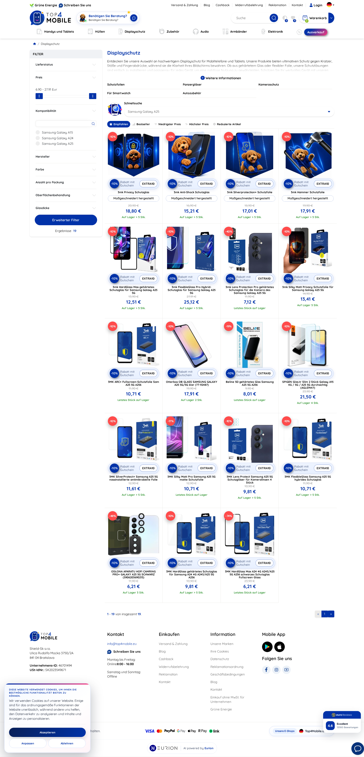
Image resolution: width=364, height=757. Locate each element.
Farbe (40, 169)
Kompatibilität (46, 111)
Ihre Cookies (219, 651)
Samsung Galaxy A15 (57, 132)
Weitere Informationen (223, 78)
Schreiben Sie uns (77, 5)
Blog (207, 5)
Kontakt (297, 5)
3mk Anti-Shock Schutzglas (191, 192)
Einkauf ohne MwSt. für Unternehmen (227, 699)
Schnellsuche (133, 103)
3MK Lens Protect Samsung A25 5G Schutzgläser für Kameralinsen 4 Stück (250, 479)
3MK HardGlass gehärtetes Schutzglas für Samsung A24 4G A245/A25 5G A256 (191, 574)
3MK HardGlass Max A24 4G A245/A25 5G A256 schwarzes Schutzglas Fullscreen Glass (249, 574)
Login (318, 5)
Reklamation (277, 5)
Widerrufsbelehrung (249, 5)
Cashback (223, 5)
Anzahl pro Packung (50, 182)
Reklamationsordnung (226, 667)
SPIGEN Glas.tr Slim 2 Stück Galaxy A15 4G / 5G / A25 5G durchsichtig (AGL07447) (307, 384)
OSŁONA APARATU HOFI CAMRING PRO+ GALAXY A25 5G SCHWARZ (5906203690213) (133, 574)
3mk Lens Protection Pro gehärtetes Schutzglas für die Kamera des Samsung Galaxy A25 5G (250, 290)
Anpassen (27, 743)
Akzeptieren (47, 732)
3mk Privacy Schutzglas (133, 192)
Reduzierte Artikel (229, 124)
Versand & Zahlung (184, 5)
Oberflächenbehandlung (53, 195)
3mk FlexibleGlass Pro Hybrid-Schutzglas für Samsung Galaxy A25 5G (191, 290)
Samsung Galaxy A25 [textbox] (143, 112)
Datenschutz (219, 659)
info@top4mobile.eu (122, 644)
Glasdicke (42, 208)
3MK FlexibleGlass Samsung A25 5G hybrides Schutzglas (308, 478)
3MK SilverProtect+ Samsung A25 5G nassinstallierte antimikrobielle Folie (133, 478)
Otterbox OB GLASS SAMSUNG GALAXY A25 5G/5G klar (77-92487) (191, 383)
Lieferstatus (44, 64)
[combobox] (229, 112)
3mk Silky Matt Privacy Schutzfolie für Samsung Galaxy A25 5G (307, 288)
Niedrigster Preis (169, 124)
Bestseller (143, 124)
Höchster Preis (199, 124)
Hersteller (43, 156)
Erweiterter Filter (65, 220)
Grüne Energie (46, 5)
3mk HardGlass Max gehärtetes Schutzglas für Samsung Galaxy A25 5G (133, 290)
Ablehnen (67, 743)
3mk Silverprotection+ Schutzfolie (249, 192)
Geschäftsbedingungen (227, 674)
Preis (39, 77)
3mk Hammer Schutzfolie (308, 192)
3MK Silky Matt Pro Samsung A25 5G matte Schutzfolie (191, 478)
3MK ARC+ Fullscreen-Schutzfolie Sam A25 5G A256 (133, 383)
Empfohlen (121, 124)
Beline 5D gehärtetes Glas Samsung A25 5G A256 (250, 383)
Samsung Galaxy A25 (57, 144)
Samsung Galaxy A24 (57, 138)
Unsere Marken (221, 644)
